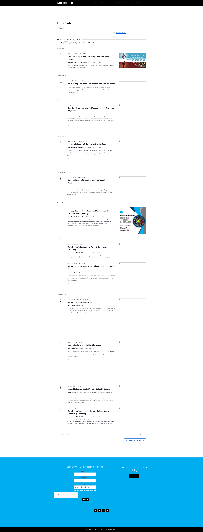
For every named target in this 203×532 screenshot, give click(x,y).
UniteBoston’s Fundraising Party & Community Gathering (87, 248)
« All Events (61, 28)
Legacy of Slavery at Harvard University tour (86, 144)
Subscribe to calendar (134, 440)
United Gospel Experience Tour (80, 302)
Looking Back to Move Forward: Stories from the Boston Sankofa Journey (88, 212)
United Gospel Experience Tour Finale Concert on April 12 (90, 268)
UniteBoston (68, 3)
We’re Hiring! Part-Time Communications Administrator (91, 83)
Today (66, 42)
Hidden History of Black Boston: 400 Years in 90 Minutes (88, 181)
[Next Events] (61, 43)
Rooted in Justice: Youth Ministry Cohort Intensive (88, 389)
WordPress (113, 529)
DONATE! (134, 476)
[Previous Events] (58, 43)
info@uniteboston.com (121, 32)
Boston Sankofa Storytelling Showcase (84, 345)
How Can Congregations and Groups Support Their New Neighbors (91, 109)
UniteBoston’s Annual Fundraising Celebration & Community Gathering (88, 412)
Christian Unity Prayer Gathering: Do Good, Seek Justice (88, 58)
